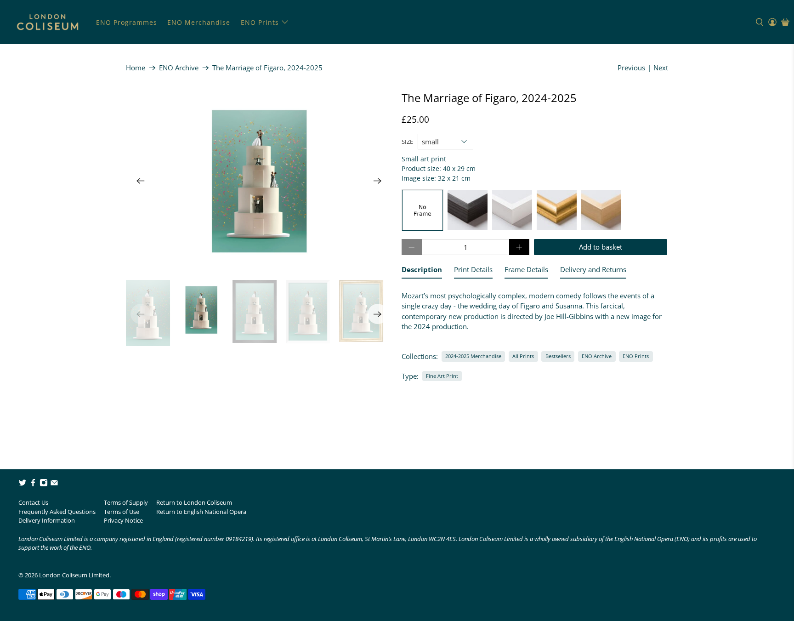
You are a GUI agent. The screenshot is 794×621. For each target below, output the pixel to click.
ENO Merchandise (198, 22)
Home (135, 67)
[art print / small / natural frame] (601, 210)
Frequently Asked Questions (57, 511)
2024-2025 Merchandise (473, 356)
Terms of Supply (126, 502)
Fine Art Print (442, 375)
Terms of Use (121, 511)
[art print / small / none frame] (422, 210)
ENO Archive (178, 67)
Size (407, 141)
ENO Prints (260, 22)
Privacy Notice (123, 520)
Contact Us (33, 502)
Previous (631, 67)
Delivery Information (46, 520)
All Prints (523, 356)
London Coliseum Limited (74, 575)
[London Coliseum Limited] (47, 22)
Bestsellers (558, 356)
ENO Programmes (126, 22)
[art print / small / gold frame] (556, 210)
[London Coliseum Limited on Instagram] (44, 484)
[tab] (422, 271)
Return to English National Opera (201, 511)
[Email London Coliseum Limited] (54, 484)
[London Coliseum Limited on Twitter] (22, 484)
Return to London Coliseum (194, 502)
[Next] (378, 181)
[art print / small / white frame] (512, 210)
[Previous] (140, 181)
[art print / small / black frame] (467, 210)
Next (660, 67)
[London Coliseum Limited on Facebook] (33, 484)
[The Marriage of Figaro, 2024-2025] (259, 181)
